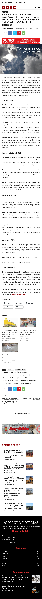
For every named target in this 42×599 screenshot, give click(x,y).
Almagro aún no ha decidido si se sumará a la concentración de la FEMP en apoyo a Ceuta (14, 479)
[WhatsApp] (23, 33)
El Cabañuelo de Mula (8, 380)
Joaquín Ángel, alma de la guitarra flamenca (13, 587)
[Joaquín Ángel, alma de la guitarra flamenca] (36, 589)
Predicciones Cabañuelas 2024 (28, 380)
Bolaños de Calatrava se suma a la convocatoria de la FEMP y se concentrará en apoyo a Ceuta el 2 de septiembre (14, 467)
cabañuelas (10, 369)
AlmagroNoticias (8, 28)
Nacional (4, 12)
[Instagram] (11, 7)
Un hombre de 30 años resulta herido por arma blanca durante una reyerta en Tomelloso (13, 506)
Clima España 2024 (24, 375)
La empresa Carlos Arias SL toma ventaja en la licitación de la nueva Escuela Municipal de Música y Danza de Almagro (13, 493)
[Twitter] (7, 7)
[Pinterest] (19, 33)
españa (17, 380)
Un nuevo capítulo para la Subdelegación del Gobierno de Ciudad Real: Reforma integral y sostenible (10, 400)
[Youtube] (14, 7)
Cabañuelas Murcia (20, 369)
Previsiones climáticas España (10, 383)
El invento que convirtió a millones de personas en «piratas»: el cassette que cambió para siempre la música (15, 577)
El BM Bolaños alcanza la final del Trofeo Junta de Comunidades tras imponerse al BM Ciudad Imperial (13, 454)
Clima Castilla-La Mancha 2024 (10, 375)
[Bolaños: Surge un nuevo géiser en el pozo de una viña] (10, 347)
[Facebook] (3, 7)
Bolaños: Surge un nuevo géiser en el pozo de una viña (9, 357)
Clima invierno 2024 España (9, 377)
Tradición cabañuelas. (25, 383)
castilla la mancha (22, 372)
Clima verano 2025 (22, 377)
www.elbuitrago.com (19, 294)
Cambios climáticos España (9, 372)
